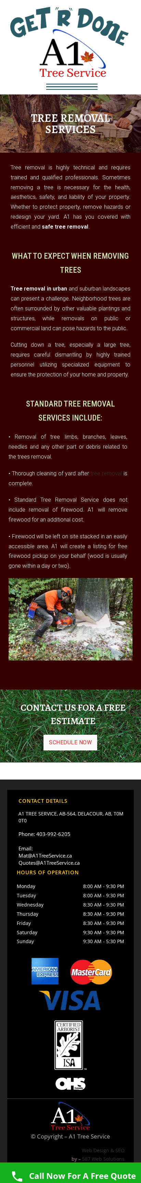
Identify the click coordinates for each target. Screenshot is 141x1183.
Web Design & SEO (103, 1150)
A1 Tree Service (89, 1136)
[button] (71, 87)
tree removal (106, 473)
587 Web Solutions (103, 1159)
